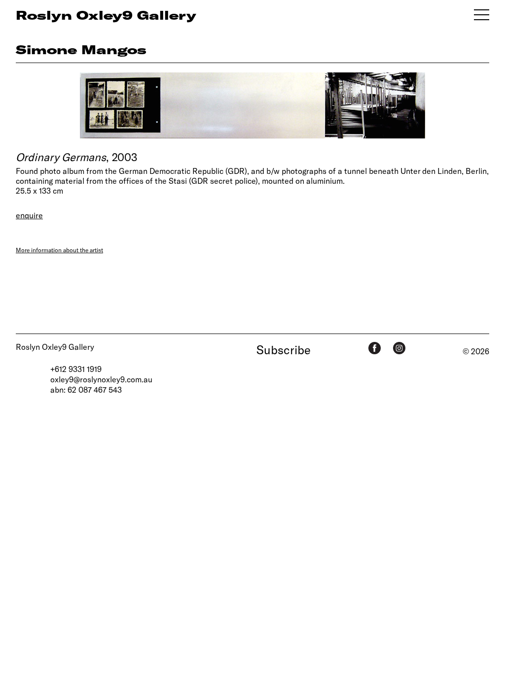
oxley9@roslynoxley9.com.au (101, 379)
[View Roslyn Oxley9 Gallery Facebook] (374, 348)
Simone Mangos (81, 49)
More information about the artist (59, 249)
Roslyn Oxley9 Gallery (55, 346)
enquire (29, 215)
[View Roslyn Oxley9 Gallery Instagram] (399, 348)
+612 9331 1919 (76, 368)
